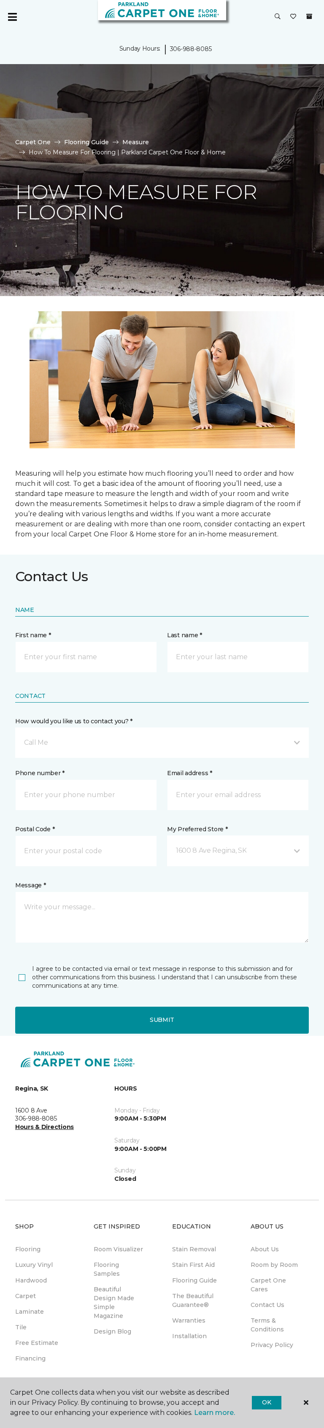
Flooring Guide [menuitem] (194, 1280)
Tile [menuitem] (21, 1327)
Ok (266, 1402)
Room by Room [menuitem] (274, 1265)
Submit (162, 1020)
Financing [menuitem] (30, 1358)
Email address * (189, 773)
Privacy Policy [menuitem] (272, 1345)
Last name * (184, 635)
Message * (30, 885)
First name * (33, 635)
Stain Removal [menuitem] (194, 1249)
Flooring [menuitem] (27, 1249)
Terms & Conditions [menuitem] (267, 1325)
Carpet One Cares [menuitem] (268, 1285)
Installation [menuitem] (189, 1336)
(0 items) (309, 16)
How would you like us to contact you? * (73, 721)
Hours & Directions (44, 1127)
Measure (135, 142)
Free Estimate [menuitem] (36, 1343)
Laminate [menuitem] (29, 1311)
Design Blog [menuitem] (112, 1331)
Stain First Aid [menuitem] (193, 1265)
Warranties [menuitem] (188, 1320)
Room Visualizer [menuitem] (118, 1249)
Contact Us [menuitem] (267, 1305)
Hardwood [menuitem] (31, 1280)
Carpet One (33, 142)
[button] (278, 17)
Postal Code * (34, 829)
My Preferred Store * (197, 829)
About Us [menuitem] (265, 1249)
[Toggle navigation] (12, 16)
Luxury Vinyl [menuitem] (34, 1265)
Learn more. (214, 1413)
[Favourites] (293, 17)
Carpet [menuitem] (25, 1296)
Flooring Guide (86, 142)
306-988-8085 (191, 49)
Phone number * (40, 773)
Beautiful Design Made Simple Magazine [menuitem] (114, 1302)
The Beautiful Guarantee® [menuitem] (192, 1300)
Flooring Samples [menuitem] (107, 1269)
